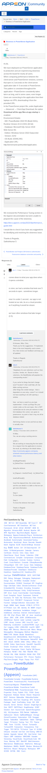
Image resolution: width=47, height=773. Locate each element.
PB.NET (15, 652)
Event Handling (35, 593)
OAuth (10, 642)
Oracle (6, 647)
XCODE (6, 751)
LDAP (6, 622)
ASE (11, 538)
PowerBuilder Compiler (12, 679)
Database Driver (10, 567)
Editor (19, 586)
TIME (6, 724)
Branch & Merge (27, 545)
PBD (24, 652)
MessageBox (9, 632)
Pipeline (38, 657)
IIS (29, 608)
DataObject (22, 570)
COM (36, 555)
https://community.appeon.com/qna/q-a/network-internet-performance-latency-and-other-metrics (27, 453)
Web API (24, 741)
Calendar (28, 550)
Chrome (16, 553)
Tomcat (25, 724)
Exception (12, 595)
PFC (26, 657)
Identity (24, 608)
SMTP (10, 707)
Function (7, 603)
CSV (21, 565)
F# (13, 598)
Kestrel (16, 620)
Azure (25, 542)
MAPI (38, 627)
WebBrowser (19, 744)
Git (37, 603)
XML (18, 751)
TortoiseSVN (8, 727)
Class (27, 553)
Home (15, 19)
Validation (18, 736)
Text (27, 722)
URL (25, 734)
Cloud (17, 555)
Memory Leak (25, 629)
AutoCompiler (17, 540)
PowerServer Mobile (11, 687)
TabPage (38, 720)
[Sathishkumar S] (5, 55)
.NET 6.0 (11, 523)
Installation (26, 610)
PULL (27, 692)
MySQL (11, 639)
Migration (34, 632)
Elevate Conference (29, 586)
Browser (37, 545)
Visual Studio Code (30, 739)
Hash (17, 605)
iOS (5, 615)
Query (37, 692)
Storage (36, 715)
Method (27, 632)
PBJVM (7, 654)
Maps (6, 629)
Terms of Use (36, 769)
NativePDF (34, 639)
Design (6, 581)
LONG (17, 627)
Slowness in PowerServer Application (20, 42)
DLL (11, 581)
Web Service (8, 744)
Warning (12, 741)
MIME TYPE (8, 634)
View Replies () (40, 36)
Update (6, 734)
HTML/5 (29, 605)
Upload (20, 734)
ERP (5, 593)
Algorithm (7, 530)
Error (10, 593)
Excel (6, 595)
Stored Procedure (10, 717)
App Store (12, 533)
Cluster (23, 555)
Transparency (29, 727)
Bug (5, 548)
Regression (8, 695)
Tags (20, 31)
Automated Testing (31, 540)
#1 (10, 272)
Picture (31, 657)
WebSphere (8, 746)
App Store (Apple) (23, 533)
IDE (19, 608)
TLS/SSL (17, 724)
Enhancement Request (12, 590)
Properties (8, 692)
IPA (9, 615)
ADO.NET (28, 528)
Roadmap (25, 700)
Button (16, 548)
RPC (31, 700)
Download (27, 583)
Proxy (15, 692)
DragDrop (39, 583)
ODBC (23, 642)
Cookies (30, 560)
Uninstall (14, 732)
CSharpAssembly (36, 562)
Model (22, 634)
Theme (36, 722)
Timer (11, 724)
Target (6, 722)
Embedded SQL (9, 588)
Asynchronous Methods (22, 538)
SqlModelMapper (26, 715)
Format (36, 600)
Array (6, 538)
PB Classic (36, 649)
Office (28, 642)
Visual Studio (17, 739)
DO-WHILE (18, 581)
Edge (6, 586)
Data (32, 565)
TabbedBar (14, 720)
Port (32, 659)
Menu (33, 629)
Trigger (6, 729)
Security (7, 705)
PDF (38, 654)
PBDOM (30, 652)
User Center (32, 734)
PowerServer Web (11, 690)
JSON (22, 617)
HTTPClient (8, 608)
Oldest (38, 264)
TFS (31, 722)
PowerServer (35, 19)
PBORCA (22, 654)
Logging (11, 627)
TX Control (24, 729)
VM (39, 739)
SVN (30, 717)
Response (36, 695)
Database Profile (36, 567)
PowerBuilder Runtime (30, 679)
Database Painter (23, 567)
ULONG (39, 729)
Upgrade (13, 734)
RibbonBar (21, 697)
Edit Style (12, 586)
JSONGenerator (30, 617)
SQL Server (25, 712)
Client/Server (9, 555)
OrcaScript (14, 647)
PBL (12, 654)
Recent (14, 31)
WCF (18, 741)
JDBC (12, 617)
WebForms (29, 744)
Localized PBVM (28, 625)
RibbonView (8, 700)
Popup (27, 659)
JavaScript (38, 615)
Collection (30, 555)
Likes (8, 264)
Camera (36, 550)
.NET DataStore (23, 525)
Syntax (6, 720)
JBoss (6, 617)
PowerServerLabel (27, 690)
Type (31, 729)
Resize (29, 695)
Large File (36, 620)
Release (16, 695)
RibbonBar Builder (32, 697)
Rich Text (17, 700)
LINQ (24, 622)
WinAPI (22, 746)
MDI (10, 629)
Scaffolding (21, 702)
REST (6, 697)
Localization (16, 625)
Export (19, 595)
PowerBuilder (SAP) (30, 675)
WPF (38, 749)
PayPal (28, 649)
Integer (34, 610)
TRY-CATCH (14, 729)
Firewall (7, 600)
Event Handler (23, 593)
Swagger (36, 717)
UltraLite (7, 732)
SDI (33, 702)
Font (12, 600)
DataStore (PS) (30, 572)
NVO (5, 642)
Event (15, 593)
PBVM (29, 654)
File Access (28, 598)
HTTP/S (36, 605)
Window (29, 746)
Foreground (28, 600)
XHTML (13, 751)
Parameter (15, 649)
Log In (37, 625)
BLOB (18, 545)
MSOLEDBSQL (22, 637)
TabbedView (24, 720)
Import (38, 608)
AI (38, 528)
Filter (35, 598)
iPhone (18, 615)
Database (38, 565)
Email (40, 586)
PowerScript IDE (33, 682)
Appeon (16, 769)
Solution (7, 710)
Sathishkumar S (11, 55)
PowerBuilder (24, 663)
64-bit (21, 528)
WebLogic (37, 744)
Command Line (9, 558)
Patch (23, 649)
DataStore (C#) (18, 572)
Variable (34, 736)
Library (11, 622)
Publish (21, 692)
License (18, 622)
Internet (24, 613)
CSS (17, 565)
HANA (11, 605)
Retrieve (12, 697)
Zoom (23, 751)
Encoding (27, 588)
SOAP (37, 707)
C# (21, 548)
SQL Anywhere (13, 712)
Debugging (26, 578)
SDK (37, 702)
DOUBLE (19, 583)
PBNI (16, 654)
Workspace (32, 749)
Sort (12, 710)
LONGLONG (24, 627)
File (21, 598)
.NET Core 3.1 (33, 523)
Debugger (17, 578)
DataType (7, 575)
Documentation (9, 583)
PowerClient (8, 682)
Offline (34, 642)
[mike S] (10, 270)
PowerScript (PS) (20, 682)
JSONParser (8, 620)
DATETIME (36, 575)
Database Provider (11, 570)
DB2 (5, 578)
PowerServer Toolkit (27, 687)
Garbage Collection (18, 603)
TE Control (14, 722)
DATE (29, 575)
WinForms (7, 749)
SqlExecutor (8, 715)
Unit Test (22, 732)
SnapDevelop (29, 707)
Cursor (26, 565)
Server (13, 705)
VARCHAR (27, 736)
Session (27, 705)
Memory (16, 629)
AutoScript (18, 542)
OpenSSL (37, 644)
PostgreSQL (8, 664)
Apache (34, 530)
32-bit (15, 528)
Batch (6, 545)
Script (29, 702)
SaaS (14, 702)
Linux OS (30, 622)
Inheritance (17, 610)
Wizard (15, 749)
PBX (34, 654)
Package (7, 649)
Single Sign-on (36, 705)
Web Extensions (33, 741)
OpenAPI (29, 644)
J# (27, 615)
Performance (9, 657)
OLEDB (6, 644)
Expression (27, 595)
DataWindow (19, 575)
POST (37, 659)
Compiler (19, 558)
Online (12, 644)
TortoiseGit (33, 724)
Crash (6, 562)
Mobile (16, 634)
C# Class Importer (30, 548)
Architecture (37, 535)
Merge (39, 629)
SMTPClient (18, 707)
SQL (5, 712)
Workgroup (23, 749)
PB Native (7, 652)
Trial (36, 727)
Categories (7, 31)
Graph (6, 605)
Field (17, 598)
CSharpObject (9, 565)
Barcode (32, 542)
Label (22, 620)
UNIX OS (39, 732)
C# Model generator (16, 550)
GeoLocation (30, 603)
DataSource (32, 570)
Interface (16, 613)
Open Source (21, 644)
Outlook (27, 647)
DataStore (8, 572)
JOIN (17, 617)
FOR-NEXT (19, 600)
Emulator (19, 588)
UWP (12, 736)
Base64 (38, 542)
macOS (32, 627)
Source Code (20, 710)
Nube (41, 639)
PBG (35, 652)
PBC (20, 652)
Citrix (22, 553)
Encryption (36, 588)
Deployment (35, 578)
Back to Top (40, 765)
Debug (10, 578)
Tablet (32, 720)
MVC (6, 639)
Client (32, 553)
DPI (33, 583)
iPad (13, 615)
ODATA (17, 642)
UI (35, 729)
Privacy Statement (7, 771)
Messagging (19, 632)
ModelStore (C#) (10, 637)
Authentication (37, 538)
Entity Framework (33, 590)
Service (20, 705)
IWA (23, 615)
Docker (33, 581)
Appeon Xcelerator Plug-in (22, 535)
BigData (12, 545)
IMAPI (33, 608)
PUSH (31, 692)
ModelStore (29, 634)
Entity (24, 590)
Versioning (8, 739)
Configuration (13, 560)
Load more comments (26, 333)
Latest (23, 264)
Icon (15, 608)
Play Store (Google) (11, 659)
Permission (19, 657)
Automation (8, 542)
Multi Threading (34, 637)
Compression (29, 558)
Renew (23, 695)
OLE (39, 642)
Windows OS (37, 746)
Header (23, 605)
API (39, 530)
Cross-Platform (15, 562)
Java (31, 615)
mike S (14, 270)
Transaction (18, 727)
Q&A (27, 19)
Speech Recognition (33, 710)
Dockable (26, 581)
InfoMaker (8, 610)
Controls (23, 560)
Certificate (8, 553)
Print (36, 690)
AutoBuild (7, 540)
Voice (6, 741)
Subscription (22, 717)
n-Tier (17, 639)
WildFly (16, 746)
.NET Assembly (21, 523)
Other (21, 647)
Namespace (25, 639)
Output (33, 647)
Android (27, 530)
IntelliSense (8, 613)
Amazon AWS (17, 530)
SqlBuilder (34, 712)
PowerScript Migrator (12, 685)
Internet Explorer (34, 613)
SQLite (16, 715)
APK (5, 533)
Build (10, 547)
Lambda (28, 620)
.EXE (6, 523)
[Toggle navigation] (4, 13)
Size (5, 707)
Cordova (37, 560)
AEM (34, 528)
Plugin (21, 659)
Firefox (40, 598)
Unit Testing (30, 732)
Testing (21, 722)
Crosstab (25, 562)
